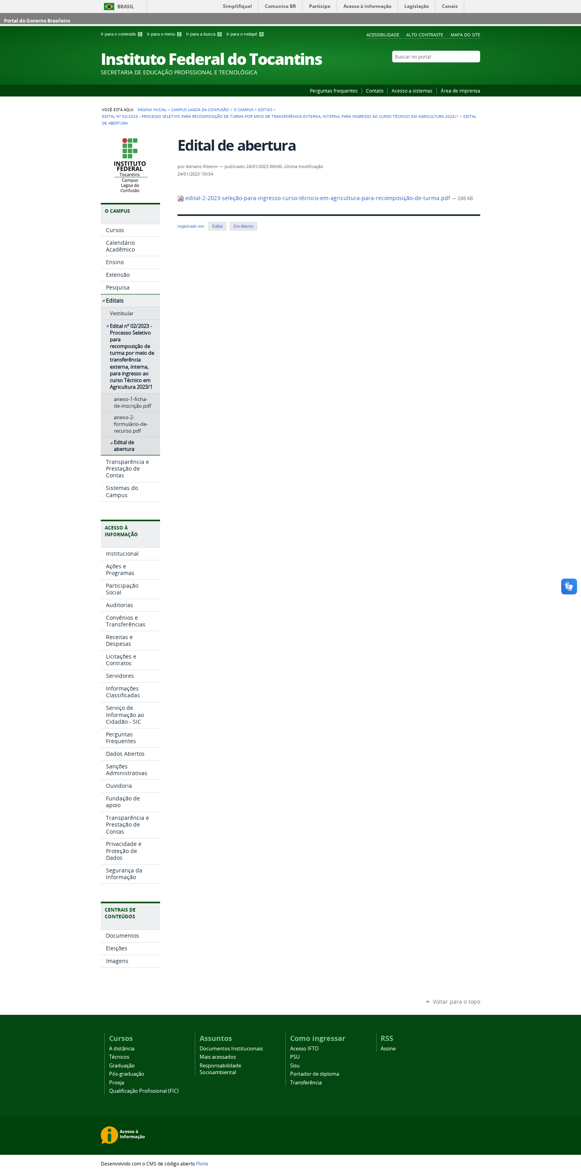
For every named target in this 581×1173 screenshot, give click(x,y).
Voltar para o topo (456, 1001)
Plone (202, 1163)
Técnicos (119, 1057)
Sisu (295, 1065)
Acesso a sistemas (412, 90)
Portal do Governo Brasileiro (37, 20)
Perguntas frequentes (334, 90)
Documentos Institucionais (231, 1048)
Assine (388, 1048)
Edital (217, 226)
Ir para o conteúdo (121, 34)
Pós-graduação (126, 1074)
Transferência (306, 1082)
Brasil (125, 6)
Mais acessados (218, 1057)
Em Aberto (243, 226)
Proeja (116, 1082)
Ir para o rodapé (244, 34)
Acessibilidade (382, 35)
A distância (121, 1048)
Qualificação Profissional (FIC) (144, 1091)
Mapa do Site (465, 35)
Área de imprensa (460, 90)
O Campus (243, 109)
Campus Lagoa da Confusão (200, 109)
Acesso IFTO (304, 1048)
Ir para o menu (163, 34)
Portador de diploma (314, 1074)
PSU (295, 1057)
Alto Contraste (424, 35)
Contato (374, 90)
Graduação (122, 1065)
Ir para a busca (203, 34)
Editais (265, 109)
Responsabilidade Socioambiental (220, 1069)
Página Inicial (152, 109)
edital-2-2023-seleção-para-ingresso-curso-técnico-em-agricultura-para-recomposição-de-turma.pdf (318, 198)
